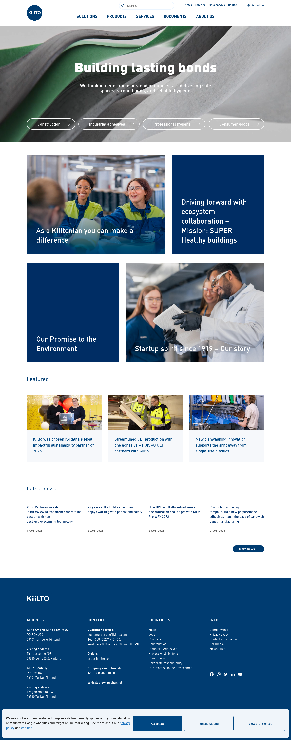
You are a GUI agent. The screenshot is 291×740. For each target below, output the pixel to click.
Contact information (223, 639)
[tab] (87, 16)
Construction (48, 124)
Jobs (152, 634)
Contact (233, 5)
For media (217, 644)
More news (247, 549)
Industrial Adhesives (163, 648)
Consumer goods (234, 124)
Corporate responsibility (165, 663)
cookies (26, 727)
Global (256, 5)
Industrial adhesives (107, 124)
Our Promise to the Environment (171, 667)
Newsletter (217, 648)
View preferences (260, 723)
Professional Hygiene (163, 653)
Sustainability (216, 5)
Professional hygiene (172, 124)
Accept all (157, 723)
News (188, 5)
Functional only (208, 723)
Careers (200, 5)
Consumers (157, 658)
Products (155, 639)
